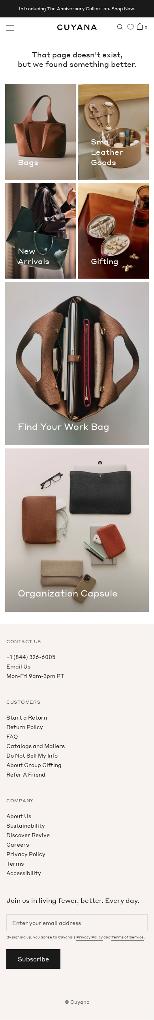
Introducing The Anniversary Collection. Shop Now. (77, 8)
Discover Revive (28, 835)
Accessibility (23, 873)
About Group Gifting (34, 765)
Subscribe (33, 959)
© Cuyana (77, 1002)
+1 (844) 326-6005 (30, 656)
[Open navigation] (10, 27)
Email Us (18, 666)
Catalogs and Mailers (35, 746)
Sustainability (25, 825)
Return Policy (24, 727)
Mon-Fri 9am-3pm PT (35, 675)
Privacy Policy (25, 854)
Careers (17, 844)
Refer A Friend (25, 774)
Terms (15, 863)
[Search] (120, 27)
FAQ (12, 736)
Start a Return (26, 717)
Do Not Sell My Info (32, 755)
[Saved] (130, 27)
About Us (18, 816)
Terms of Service (127, 937)
